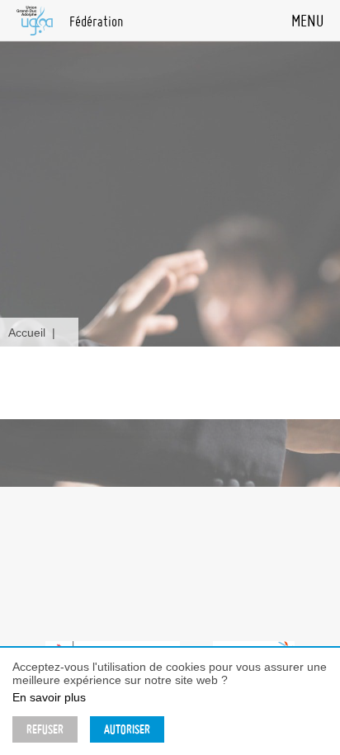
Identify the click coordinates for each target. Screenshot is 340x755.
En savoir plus (49, 697)
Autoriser (127, 729)
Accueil (26, 332)
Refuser (45, 729)
